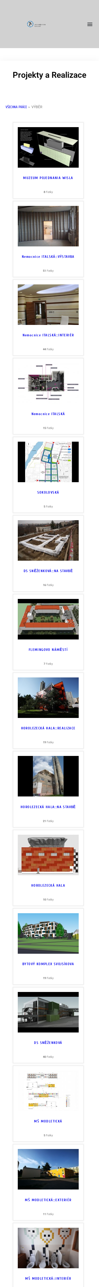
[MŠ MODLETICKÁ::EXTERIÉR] (48, 1188)
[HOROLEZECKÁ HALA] (48, 874)
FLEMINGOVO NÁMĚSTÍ (48, 650)
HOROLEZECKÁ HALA (48, 885)
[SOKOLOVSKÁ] (48, 481)
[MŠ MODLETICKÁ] (48, 1109)
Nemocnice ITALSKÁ (48, 414)
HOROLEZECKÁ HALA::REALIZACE (48, 728)
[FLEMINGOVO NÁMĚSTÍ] (48, 638)
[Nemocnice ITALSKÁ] (48, 402)
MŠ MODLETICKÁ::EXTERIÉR (48, 1200)
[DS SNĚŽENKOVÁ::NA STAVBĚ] (48, 559)
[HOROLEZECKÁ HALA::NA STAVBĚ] (48, 795)
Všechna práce (16, 107)
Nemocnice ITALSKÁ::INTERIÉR (48, 335)
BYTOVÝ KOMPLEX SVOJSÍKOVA (48, 964)
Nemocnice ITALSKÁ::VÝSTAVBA (48, 257)
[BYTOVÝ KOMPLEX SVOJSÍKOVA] (48, 952)
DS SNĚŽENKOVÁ (48, 1043)
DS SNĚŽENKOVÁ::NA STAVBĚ (48, 571)
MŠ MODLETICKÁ (48, 1121)
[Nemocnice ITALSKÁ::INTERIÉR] (48, 323)
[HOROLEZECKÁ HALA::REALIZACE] (48, 716)
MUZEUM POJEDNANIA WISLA (48, 178)
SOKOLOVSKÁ (48, 492)
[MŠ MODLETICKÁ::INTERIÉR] (48, 1267)
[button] (90, 24)
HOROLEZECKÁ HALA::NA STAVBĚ (48, 807)
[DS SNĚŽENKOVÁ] (48, 1031)
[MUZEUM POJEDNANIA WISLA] (48, 166)
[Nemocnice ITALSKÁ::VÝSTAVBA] (48, 245)
